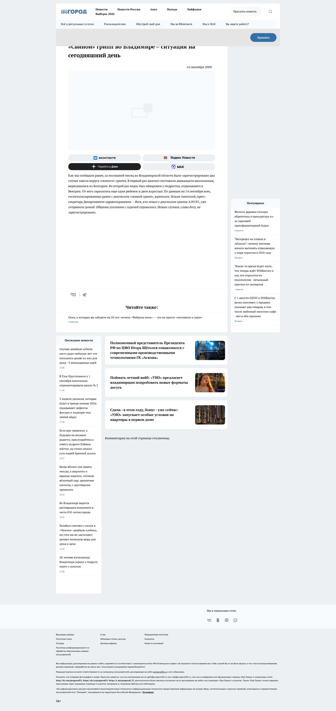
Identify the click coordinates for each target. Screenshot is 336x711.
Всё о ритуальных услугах (77, 24)
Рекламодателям (115, 24)
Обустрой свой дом (148, 24)
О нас (103, 634)
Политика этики (64, 639)
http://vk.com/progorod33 (69, 680)
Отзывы (60, 643)
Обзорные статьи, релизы (113, 639)
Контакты (149, 639)
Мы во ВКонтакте (181, 24)
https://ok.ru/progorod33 (95, 680)
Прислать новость (245, 11)
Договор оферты (108, 643)
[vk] (74, 294)
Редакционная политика (156, 634)
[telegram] (85, 294)
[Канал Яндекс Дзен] (104, 166)
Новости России (128, 9)
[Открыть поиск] (270, 11)
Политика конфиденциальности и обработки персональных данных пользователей (72, 651)
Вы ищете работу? (237, 24)
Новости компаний (154, 643)
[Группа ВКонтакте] (104, 157)
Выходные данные (65, 634)
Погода (172, 9)
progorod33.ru (160, 672)
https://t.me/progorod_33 (121, 680)
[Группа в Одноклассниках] (218, 620)
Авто (153, 9)
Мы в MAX (209, 24)
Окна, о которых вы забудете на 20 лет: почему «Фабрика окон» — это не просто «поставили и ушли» (135, 319)
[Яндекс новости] (179, 157)
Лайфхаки (194, 9)
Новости (102, 9)
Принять (263, 37)
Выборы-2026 (105, 14)
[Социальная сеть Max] (179, 166)
